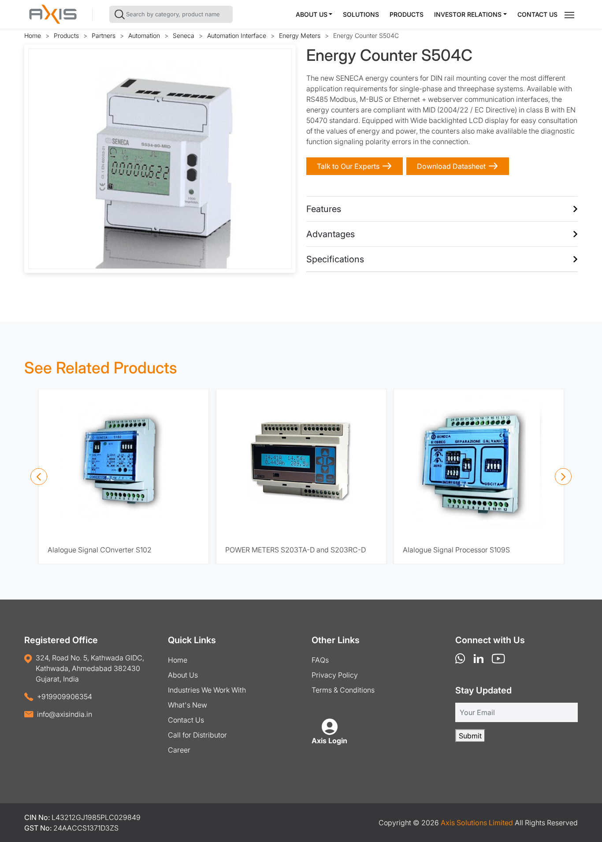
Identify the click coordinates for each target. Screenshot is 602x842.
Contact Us (537, 14)
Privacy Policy (335, 675)
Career (179, 749)
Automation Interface (236, 35)
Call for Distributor (197, 734)
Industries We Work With (207, 690)
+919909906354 (64, 696)
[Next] (563, 476)
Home (32, 35)
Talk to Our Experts (348, 166)
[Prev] (38, 476)
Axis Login (329, 740)
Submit (470, 735)
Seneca (183, 35)
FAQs (320, 660)
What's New (187, 704)
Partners (103, 35)
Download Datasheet (451, 166)
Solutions (361, 14)
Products (407, 14)
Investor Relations (468, 14)
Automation (144, 35)
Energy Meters (299, 35)
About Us (311, 14)
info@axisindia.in (64, 714)
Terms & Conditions (343, 690)
